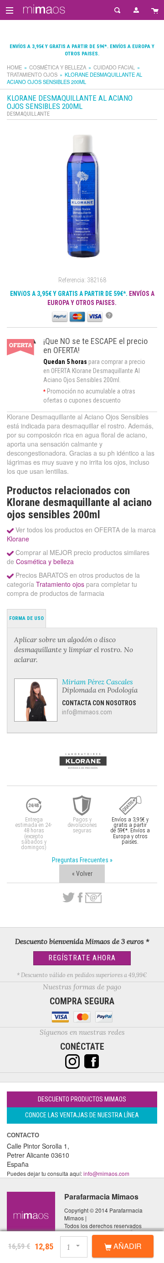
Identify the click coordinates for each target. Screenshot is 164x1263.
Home (14, 67)
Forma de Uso (26, 618)
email (93, 898)
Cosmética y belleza (57, 67)
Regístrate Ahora (82, 957)
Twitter (68, 897)
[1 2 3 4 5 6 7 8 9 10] (74, 1245)
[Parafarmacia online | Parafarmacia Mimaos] (43, 9)
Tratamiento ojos (32, 74)
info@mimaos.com (87, 712)
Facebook (79, 897)
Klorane (18, 538)
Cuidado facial (114, 67)
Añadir (127, 1246)
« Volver (82, 873)
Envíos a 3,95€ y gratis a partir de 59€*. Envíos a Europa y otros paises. (130, 830)
